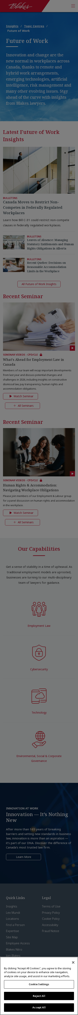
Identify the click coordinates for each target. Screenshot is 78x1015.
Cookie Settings (39, 984)
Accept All (38, 1007)
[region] (39, 986)
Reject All (39, 996)
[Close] (73, 962)
